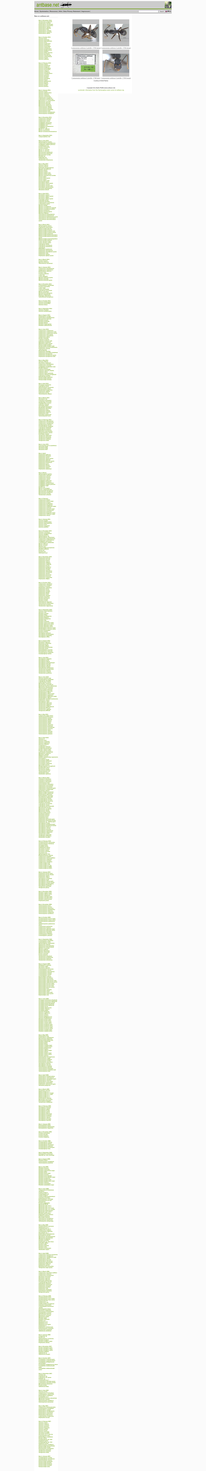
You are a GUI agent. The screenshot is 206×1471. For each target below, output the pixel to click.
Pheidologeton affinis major (46, 693)
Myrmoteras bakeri (44, 1316)
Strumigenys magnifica (45, 635)
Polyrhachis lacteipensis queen (47, 355)
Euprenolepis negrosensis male (47, 980)
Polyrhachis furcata (44, 565)
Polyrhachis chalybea (45, 563)
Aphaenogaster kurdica (45, 141)
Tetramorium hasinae (45, 23)
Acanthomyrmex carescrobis (47, 842)
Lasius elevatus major (45, 241)
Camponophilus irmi (44, 136)
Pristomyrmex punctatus (46, 1062)
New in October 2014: (45, 37)
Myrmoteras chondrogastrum (47, 1236)
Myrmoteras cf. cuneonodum (47, 100)
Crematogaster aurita (45, 942)
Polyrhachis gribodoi (44, 459)
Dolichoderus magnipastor (46, 1037)
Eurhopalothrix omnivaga (46, 795)
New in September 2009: (45, 939)
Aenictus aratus (43, 1422)
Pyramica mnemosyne (45, 1248)
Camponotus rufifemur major (47, 514)
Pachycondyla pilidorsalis (46, 1040)
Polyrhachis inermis (44, 590)
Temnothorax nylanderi (45, 602)
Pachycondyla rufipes (45, 388)
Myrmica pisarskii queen (45, 280)
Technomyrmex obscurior (46, 724)
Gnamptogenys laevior (45, 653)
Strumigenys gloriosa (45, 633)
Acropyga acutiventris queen (47, 1002)
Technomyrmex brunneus (46, 717)
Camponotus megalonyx (46, 505)
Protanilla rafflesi (43, 1243)
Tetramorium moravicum (45, 960)
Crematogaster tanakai (45, 974)
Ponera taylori (42, 179)
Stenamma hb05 (43, 447)
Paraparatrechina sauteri (45, 432)
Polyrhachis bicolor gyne (46, 873)
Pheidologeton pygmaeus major (48, 696)
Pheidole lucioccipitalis (45, 1175)
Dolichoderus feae (44, 29)
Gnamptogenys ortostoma (46, 1144)
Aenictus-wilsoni (43, 166)
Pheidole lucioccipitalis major (47, 1177)
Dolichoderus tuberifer (45, 1080)
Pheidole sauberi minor (45, 1054)
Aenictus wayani (43, 57)
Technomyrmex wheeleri (45, 732)
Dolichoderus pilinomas (45, 794)
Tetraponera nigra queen (45, 1267)
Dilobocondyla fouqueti (45, 229)
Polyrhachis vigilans (44, 391)
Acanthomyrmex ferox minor (47, 1300)
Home (36, 11)
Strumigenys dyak (44, 879)
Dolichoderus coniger (45, 316)
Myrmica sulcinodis (44, 952)
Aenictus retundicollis (45, 55)
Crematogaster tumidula (45, 934)
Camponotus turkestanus (46, 269)
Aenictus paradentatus (45, 48)
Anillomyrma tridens (44, 847)
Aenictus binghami (44, 1011)
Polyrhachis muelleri (44, 569)
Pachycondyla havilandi (45, 1464)
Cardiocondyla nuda (44, 864)
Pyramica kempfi (43, 599)
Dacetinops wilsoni (44, 790)
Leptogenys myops (44, 805)
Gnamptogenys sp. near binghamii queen (45, 1440)
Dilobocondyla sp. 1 (44, 1091)
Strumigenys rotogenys (45, 1066)
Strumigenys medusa (45, 826)
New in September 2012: (45, 308)
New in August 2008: (44, 1159)
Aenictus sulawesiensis (45, 56)
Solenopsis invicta (44, 392)
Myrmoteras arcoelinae (45, 808)
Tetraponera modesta (45, 439)
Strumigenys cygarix (44, 1108)
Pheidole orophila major (45, 1029)
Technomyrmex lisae (44, 110)
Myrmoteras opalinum (45, 104)
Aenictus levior (43, 42)
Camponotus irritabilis (45, 856)
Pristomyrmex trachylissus (46, 1448)
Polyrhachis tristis (44, 594)
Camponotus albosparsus (46, 421)
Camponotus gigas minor (46, 715)
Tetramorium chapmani (45, 704)
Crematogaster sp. (44, 1194)
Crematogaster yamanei (45, 935)
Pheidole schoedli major (45, 896)
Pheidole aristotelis (44, 1319)
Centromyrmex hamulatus (46, 784)
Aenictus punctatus (44, 54)
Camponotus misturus (45, 1274)
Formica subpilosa (44, 1137)
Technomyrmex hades (45, 723)
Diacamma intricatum (45, 1276)
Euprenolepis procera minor (46, 984)
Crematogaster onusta (45, 970)
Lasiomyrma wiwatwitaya (46, 752)
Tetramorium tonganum (45, 21)
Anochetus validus (44, 197)
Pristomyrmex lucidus (45, 1060)
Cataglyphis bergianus (45, 123)
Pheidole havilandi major (46, 1024)
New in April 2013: (44, 193)
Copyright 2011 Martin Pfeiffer (95, 88)
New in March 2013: (44, 224)
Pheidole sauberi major (45, 1053)
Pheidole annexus (44, 1168)
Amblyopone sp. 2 (44, 1227)
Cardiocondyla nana (44, 863)
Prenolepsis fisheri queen (46, 183)
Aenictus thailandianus (45, 1018)
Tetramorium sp (43, 158)
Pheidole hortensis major (46, 1027)
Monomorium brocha (45, 807)
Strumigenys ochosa (44, 828)
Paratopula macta (43, 816)
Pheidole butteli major (45, 1019)
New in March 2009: (44, 1089)
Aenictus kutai (43, 38)
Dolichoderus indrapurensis (46, 1411)
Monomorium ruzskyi (45, 154)
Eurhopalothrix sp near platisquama (45, 1201)
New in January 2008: (45, 1334)
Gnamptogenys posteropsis (47, 1147)
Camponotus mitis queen (46, 334)
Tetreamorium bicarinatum (46, 668)
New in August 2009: (44, 963)
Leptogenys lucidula (44, 375)
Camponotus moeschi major (47, 509)
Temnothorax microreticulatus (47, 218)
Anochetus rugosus (44, 967)
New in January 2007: (45, 1456)
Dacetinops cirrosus (44, 1090)
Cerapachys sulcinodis (45, 401)
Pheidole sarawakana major (46, 1184)
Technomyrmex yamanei (45, 733)
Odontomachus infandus (46, 688)
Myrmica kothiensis (44, 210)
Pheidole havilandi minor (46, 1026)
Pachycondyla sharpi (44, 1447)
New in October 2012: (45, 300)
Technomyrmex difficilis (45, 719)
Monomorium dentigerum (46, 490)
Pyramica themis (43, 631)
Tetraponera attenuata (45, 436)
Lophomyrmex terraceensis (46, 202)
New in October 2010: (45, 582)
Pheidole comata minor (45, 1023)
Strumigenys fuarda (44, 1111)
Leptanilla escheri (44, 200)
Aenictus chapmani (44, 741)
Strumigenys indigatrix (45, 658)
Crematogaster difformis (45, 1231)
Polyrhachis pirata (44, 900)
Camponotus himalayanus (46, 364)
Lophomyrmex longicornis (46, 1416)
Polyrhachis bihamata (45, 456)
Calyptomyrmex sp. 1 (45, 1228)
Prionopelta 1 (42, 758)
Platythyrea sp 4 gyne (45, 1324)
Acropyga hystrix (43, 846)
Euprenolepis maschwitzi (46, 978)
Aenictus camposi (44, 70)
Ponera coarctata (43, 953)
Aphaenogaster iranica (45, 225)
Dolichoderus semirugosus (46, 1077)
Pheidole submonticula (45, 325)
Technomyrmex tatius (45, 730)
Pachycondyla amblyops (45, 1461)
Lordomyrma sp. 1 (44, 1380)
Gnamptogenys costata (45, 1457)
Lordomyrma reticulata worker (47, 1382)
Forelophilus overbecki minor (47, 1360)
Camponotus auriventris (45, 926)
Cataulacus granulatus (45, 400)
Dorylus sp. (42, 487)
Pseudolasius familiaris (45, 1290)
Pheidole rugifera (43, 1049)
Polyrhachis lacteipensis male (47, 356)
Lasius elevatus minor (45, 242)
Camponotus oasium (45, 120)
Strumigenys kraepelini (45, 885)
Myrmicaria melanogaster (46, 1210)
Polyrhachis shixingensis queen (48, 251)
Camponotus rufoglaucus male (47, 1257)
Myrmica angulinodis (44, 294)
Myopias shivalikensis (45, 169)
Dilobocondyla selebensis (46, 793)
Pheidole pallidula (44, 549)
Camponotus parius (44, 337)
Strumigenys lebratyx (45, 664)
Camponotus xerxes (44, 121)
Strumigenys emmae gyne (46, 881)
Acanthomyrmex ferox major (47, 1298)
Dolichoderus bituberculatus (47, 1076)
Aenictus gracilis (43, 82)
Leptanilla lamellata (44, 201)
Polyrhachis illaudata (44, 351)
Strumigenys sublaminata (46, 830)
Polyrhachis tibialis (44, 593)
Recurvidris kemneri (44, 1217)
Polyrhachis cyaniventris (45, 1082)
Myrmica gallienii (43, 949)
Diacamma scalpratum (45, 643)
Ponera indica (42, 176)
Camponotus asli (43, 1302)
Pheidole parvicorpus (45, 1213)
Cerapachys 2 (42, 745)
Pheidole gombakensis (45, 616)
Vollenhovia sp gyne (44, 1354)
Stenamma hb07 (43, 449)
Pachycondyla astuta (44, 812)
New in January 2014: (45, 90)
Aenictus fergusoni (44, 1427)
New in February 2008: (45, 1296)
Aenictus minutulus (44, 45)
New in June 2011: (44, 444)
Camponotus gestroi (44, 476)
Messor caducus (43, 543)
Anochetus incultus (44, 848)
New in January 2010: (45, 872)
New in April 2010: (44, 737)
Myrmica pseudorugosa (45, 211)
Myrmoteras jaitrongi (44, 103)
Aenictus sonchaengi (45, 96)
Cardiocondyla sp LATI (45, 865)
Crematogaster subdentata (46, 285)
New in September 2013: (45, 135)
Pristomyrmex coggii (44, 1058)
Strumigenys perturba (45, 829)
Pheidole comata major (45, 1022)
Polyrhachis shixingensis (46, 250)
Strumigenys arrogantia (45, 878)
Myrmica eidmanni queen (46, 277)
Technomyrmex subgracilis (46, 912)
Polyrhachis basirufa (44, 558)
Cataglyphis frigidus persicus (47, 144)
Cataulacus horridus (44, 1197)
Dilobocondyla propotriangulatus (48, 238)
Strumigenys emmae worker (46, 882)
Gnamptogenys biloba (45, 798)
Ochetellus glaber (44, 405)
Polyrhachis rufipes (44, 877)
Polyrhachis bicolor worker (46, 874)
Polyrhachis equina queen (46, 458)
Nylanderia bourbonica (45, 430)
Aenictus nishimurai (44, 47)
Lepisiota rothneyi (44, 404)
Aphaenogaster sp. (44, 536)
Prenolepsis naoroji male (46, 185)
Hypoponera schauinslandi (46, 947)
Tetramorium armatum (45, 494)
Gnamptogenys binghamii (46, 679)
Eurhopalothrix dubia (45, 1125)
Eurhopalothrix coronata (45, 649)
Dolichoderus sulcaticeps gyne (47, 1079)
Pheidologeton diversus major (47, 627)
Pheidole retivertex (44, 621)
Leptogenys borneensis (45, 803)
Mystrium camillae (44, 754)
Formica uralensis (44, 273)
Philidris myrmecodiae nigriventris (48, 757)
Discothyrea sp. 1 (43, 1232)
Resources (54, 11)
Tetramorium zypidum (45, 709)
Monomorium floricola (45, 319)
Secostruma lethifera (44, 770)
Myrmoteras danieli (44, 810)
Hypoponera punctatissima (46, 945)
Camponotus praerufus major (47, 512)
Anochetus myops (44, 850)
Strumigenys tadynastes (45, 832)
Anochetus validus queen (46, 198)
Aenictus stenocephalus (45, 611)
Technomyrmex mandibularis (47, 112)
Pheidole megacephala (45, 324)
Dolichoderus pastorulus (46, 1413)
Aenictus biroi (43, 740)
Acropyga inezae (43, 1006)
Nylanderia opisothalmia (45, 431)
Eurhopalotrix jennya (44, 1235)
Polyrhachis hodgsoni (45, 567)
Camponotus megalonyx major (47, 506)
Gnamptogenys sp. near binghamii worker (45, 1442)
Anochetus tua (43, 852)
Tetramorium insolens (45, 604)
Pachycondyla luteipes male (46, 346)
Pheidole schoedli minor (45, 898)
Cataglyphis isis (43, 125)
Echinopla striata (43, 648)
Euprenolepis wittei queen (46, 993)
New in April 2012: (44, 383)
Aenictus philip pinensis (45, 52)
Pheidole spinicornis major (46, 622)
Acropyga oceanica (44, 1009)
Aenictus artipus (43, 64)
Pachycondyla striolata (45, 379)
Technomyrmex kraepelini (46, 109)
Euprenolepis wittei (44, 991)
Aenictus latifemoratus (45, 92)
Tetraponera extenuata (45, 834)
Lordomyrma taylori (44, 204)
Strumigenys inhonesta (45, 1113)
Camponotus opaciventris (46, 335)
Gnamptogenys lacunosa (46, 801)
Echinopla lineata (43, 644)
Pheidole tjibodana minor (46, 626)
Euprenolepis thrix (44, 988)
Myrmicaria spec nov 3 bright (47, 1209)
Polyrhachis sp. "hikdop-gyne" (47, 821)
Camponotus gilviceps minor (47, 930)
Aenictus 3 (42, 739)
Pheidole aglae (43, 1318)
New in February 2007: (45, 1421)
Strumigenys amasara (45, 1107)
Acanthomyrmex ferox (45, 1297)
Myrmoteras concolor (45, 101)
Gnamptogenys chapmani (46, 652)
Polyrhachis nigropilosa (45, 571)
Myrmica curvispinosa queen (47, 209)
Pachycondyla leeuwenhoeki (47, 1446)
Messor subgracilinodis (45, 489)
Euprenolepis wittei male (46, 992)
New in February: (43, 498)
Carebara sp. (42, 1374)
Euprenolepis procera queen (47, 987)
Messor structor (43, 545)
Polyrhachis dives (44, 409)
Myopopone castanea (45, 753)
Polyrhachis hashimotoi (45, 249)
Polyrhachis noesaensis (45, 572)
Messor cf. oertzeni (44, 149)
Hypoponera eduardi (44, 944)
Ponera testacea (43, 954)
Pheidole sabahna (44, 1182)
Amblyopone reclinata (45, 965)
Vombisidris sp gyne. (44, 837)
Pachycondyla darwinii (45, 1462)
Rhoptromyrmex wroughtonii (47, 766)
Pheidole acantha (43, 320)
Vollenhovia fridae (44, 1386)
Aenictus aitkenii (43, 361)
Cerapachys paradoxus (45, 748)
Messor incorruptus (44, 488)
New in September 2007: (45, 1373)
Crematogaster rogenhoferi (46, 1394)
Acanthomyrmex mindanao (46, 843)
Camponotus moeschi (45, 507)
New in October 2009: (45, 917)
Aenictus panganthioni (45, 533)
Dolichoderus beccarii (45, 1259)
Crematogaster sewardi (45, 973)
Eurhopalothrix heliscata (45, 651)
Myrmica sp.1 (42, 546)
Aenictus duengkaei (44, 78)
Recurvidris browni (44, 764)
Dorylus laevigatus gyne (45, 1347)
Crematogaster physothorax (47, 971)
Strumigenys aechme (45, 1063)
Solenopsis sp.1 (43, 552)
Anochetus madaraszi (45, 362)
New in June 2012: (44, 329)
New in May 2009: (43, 1035)
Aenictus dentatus (44, 76)
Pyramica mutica (43, 600)
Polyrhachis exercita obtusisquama (44, 349)
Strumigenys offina (44, 636)
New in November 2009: (45, 904)
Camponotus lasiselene (45, 931)
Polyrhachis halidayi (44, 410)
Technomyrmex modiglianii (46, 113)
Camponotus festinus (45, 927)
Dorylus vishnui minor (45, 750)
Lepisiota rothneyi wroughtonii (47, 374)
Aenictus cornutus (44, 74)
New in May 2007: (43, 1405)
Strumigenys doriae (44, 823)
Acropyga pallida (43, 1010)
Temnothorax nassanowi (46, 263)
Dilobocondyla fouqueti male (47, 231)
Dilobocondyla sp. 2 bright (46, 1093)
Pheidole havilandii (44, 321)
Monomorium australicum (46, 684)
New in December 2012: (45, 284)
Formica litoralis (43, 1134)
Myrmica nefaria (43, 171)
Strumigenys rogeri (44, 701)
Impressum (86, 11)
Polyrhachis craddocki (45, 564)
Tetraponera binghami (45, 437)
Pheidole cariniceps (44, 1169)
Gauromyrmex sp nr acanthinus (48, 445)
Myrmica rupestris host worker (47, 175)
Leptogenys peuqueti (45, 428)
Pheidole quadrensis (44, 1178)
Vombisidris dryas (44, 772)
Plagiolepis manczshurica (46, 1214)
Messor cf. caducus (44, 129)
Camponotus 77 (43, 1301)
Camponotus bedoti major (46, 501)
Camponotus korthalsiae (46, 503)
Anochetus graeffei (44, 1433)
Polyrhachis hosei (44, 463)
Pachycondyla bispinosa (45, 377)
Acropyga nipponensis (45, 1007)
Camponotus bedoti (44, 499)
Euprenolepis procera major (46, 983)
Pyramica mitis (43, 1247)
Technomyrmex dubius (45, 720)
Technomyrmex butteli (45, 718)
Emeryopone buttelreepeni (46, 1311)
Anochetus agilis (43, 966)
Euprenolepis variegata (45, 989)
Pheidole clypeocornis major (47, 1170)
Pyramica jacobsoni (44, 598)
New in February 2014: (45, 63)
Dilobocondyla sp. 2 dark (46, 1094)
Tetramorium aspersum (45, 702)
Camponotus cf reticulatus (46, 1393)
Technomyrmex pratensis (46, 726)
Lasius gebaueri (43, 276)
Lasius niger (42, 288)
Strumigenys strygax (44, 666)
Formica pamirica (43, 1135)
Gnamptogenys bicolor (45, 425)
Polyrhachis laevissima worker (47, 820)
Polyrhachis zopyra (44, 700)
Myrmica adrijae (43, 205)
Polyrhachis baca (43, 817)
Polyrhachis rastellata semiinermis (48, 699)
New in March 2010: (44, 777)
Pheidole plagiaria (44, 617)
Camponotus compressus (46, 330)
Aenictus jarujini (43, 85)
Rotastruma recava (44, 768)
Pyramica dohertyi (44, 1245)
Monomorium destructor (45, 1384)
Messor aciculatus (44, 291)
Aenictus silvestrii (44, 744)
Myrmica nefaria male (45, 173)
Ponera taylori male (44, 180)
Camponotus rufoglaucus (46, 423)
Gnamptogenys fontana (45, 799)
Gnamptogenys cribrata (45, 1142)
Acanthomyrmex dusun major (47, 918)
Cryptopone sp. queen (45, 1377)
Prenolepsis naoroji (44, 184)
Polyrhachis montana (45, 466)
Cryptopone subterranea (45, 227)
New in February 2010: (45, 841)
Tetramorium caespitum (45, 956)
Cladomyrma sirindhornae (46, 99)
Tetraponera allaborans (45, 435)
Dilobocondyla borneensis (46, 792)
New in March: (43, 472)
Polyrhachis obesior (44, 573)
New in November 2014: (45, 20)
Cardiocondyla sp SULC (45, 868)
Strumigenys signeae (45, 665)
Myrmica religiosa (43, 213)
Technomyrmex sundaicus (46, 913)
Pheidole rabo (42, 620)
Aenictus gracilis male (45, 678)
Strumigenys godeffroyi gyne (47, 824)
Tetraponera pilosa (44, 887)
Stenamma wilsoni (44, 189)
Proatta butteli (43, 1385)
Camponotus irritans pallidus (47, 857)
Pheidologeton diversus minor (47, 629)
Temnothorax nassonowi (46, 1219)
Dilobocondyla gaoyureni (46, 233)
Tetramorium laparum (45, 670)
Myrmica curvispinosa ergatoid (47, 207)
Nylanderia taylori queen (45, 343)
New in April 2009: (44, 1075)
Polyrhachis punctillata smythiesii (48, 352)
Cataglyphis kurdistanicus (46, 126)
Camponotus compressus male (47, 331)
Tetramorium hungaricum (46, 957)
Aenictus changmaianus (45, 73)
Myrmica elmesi (43, 170)
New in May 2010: (43, 714)
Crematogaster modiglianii (46, 1408)
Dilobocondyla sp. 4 (44, 1097)
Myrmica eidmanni (44, 262)
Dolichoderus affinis (44, 33)
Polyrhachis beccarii (44, 559)
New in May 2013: (43, 163)
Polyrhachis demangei (45, 408)
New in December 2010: (45, 531)
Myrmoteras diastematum (46, 687)
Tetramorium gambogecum (46, 706)
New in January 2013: (45, 267)
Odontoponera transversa (46, 1402)
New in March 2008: (44, 1271)
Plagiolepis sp (43, 157)
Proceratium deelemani (45, 761)
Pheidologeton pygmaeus (46, 695)
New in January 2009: (45, 1124)
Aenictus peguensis (44, 742)
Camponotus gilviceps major (47, 929)
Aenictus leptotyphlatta (45, 41)
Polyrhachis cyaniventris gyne (47, 1084)
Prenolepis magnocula (45, 414)
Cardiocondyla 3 (43, 1192)
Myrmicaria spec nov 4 (45, 1212)
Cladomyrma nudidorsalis (46, 789)
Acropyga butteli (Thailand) (46, 1004)
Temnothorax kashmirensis (46, 215)
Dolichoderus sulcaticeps (46, 24)
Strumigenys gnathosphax (46, 634)
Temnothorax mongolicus (46, 297)
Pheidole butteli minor (45, 1020)
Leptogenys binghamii (45, 427)
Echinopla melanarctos (45, 1280)
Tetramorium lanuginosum (46, 669)
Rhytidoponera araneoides (46, 1266)
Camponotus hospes (45, 502)
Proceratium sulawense (45, 763)
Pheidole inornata (44, 1174)
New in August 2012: (44, 315)
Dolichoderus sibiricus (45, 271)
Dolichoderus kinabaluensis (46, 317)
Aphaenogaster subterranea (46, 537)
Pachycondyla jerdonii (45, 378)
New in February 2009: (45, 1106)
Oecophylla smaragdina (45, 406)
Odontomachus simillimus (46, 1400)
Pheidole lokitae (43, 1044)
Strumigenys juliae (44, 660)
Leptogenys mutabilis (45, 680)
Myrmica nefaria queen (45, 174)
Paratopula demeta (44, 815)
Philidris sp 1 (42, 1320)
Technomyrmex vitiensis (45, 731)
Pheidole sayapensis (44, 895)
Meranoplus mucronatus (45, 1099)
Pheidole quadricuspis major (47, 1181)
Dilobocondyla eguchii (45, 228)
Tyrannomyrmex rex (44, 771)
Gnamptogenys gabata (45, 1143)
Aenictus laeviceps (44, 39)
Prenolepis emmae (44, 434)
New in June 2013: (44, 140)
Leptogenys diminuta (45, 1283)
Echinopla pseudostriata (45, 647)
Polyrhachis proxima (44, 1287)
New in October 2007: (45, 1358)
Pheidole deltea (43, 615)
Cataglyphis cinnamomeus (46, 483)
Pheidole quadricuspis (45, 1179)
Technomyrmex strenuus (46, 728)
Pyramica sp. (42, 551)
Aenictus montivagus (45, 46)
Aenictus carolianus (44, 72)
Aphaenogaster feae (44, 854)
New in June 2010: (44, 677)
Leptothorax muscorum (45, 290)
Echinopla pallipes (44, 646)
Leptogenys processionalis (46, 806)
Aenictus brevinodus (44, 69)
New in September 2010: (45, 609)
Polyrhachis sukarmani (45, 468)
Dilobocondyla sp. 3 (44, 1095)
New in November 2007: (45, 1346)
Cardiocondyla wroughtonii (46, 1303)
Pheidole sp (42, 156)
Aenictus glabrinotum (45, 81)
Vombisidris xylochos (45, 773)
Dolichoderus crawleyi (45, 30)
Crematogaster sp (44, 145)
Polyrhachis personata (45, 574)
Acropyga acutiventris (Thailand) (48, 1000)
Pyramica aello (43, 1244)
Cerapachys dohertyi (44, 746)
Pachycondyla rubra (44, 1466)
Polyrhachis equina (44, 457)
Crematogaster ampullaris (46, 940)
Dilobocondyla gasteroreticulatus (48, 235)
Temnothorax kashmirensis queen (48, 216)
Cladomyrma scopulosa (45, 98)
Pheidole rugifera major (45, 892)
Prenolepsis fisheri (44, 182)
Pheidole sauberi (43, 1051)
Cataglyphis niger (44, 485)
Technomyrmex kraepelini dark (47, 1069)
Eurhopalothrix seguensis (46, 1128)
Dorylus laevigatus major (46, 1349)
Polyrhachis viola (43, 253)
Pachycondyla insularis (45, 1465)
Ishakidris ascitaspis (44, 802)
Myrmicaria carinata (44, 1399)
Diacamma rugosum (44, 642)
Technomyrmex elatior (45, 722)
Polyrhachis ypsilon (44, 1265)
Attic (60, 11)
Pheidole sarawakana (45, 1183)
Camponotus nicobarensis (46, 422)
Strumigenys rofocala (45, 1064)
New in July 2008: (43, 1166)
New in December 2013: (45, 117)
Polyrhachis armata (44, 1342)
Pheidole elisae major (45, 1173)
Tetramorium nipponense (46, 605)
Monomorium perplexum (46, 152)
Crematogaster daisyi (45, 1309)
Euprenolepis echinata (45, 976)
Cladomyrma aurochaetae (46, 785)
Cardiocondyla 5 (43, 1195)
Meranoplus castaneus (45, 683)
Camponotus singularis (45, 859)
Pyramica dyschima (44, 596)
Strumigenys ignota (44, 1112)
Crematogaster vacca (45, 975)
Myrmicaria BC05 (43, 1204)
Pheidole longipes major (45, 1341)
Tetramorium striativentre (46, 160)
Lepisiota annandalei (44, 369)
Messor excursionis (44, 130)
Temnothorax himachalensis (47, 214)
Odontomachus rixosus (45, 1460)
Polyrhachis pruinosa (45, 576)
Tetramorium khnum (44, 708)
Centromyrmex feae (44, 783)
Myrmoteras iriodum (44, 811)
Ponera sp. (42, 550)
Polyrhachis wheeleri (44, 595)
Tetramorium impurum (45, 958)
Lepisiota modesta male (45, 341)
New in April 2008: (44, 1253)
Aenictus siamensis (44, 95)
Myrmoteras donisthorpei (46, 1237)
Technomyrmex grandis (45, 108)
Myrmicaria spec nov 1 (45, 1205)
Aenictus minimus (44, 94)
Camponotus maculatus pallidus (48, 1272)
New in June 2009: (44, 998)
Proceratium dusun (44, 762)
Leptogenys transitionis (45, 245)
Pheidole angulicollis (44, 1041)
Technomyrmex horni (45, 415)
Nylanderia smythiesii (45, 342)
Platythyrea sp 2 (43, 1321)
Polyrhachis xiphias (44, 254)
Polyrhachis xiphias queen (46, 255)
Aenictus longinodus (45, 43)
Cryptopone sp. (43, 1376)
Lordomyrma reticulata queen (47, 1381)
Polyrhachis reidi (43, 1288)
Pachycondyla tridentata (45, 689)
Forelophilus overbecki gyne (47, 1359)
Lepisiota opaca (43, 372)
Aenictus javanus (43, 86)
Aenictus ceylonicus (44, 1013)
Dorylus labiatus (43, 368)
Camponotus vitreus (44, 515)
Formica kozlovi (43, 260)
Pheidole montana (44, 1240)
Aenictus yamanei (44, 59)
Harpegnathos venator (45, 403)
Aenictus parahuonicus (45, 50)
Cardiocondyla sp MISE (45, 867)
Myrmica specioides (44, 951)
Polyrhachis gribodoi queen (46, 461)
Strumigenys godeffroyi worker (47, 825)
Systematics (44, 11)
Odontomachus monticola (46, 387)
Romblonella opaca (44, 767)
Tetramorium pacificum (45, 673)
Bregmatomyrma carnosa (46, 855)
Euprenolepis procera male (46, 985)
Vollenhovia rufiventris (45, 1331)
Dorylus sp (42, 1337)
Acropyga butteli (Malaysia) (46, 1005)
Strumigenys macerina (45, 1116)
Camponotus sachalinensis (46, 268)
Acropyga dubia (43, 845)
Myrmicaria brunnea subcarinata (48, 686)
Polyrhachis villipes (44, 578)
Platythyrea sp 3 (43, 1323)
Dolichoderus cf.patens (45, 32)
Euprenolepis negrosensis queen (48, 982)
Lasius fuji (42, 275)
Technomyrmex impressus (46, 908)
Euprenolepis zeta (44, 994)
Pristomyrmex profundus (46, 1153)
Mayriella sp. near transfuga (46, 1155)
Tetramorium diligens (45, 705)
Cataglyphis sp (43, 127)
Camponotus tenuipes (45, 860)
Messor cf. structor (44, 151)
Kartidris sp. (42, 1378)
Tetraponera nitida (44, 440)
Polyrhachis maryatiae (45, 1285)
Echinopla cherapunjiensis (46, 167)
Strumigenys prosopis (45, 1119)
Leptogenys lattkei (44, 244)
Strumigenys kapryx (44, 661)
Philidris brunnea (43, 755)
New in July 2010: (43, 657)
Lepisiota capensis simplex (46, 370)
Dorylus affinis (43, 1438)
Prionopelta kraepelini (45, 1100)
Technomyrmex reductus (46, 910)
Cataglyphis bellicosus (45, 480)
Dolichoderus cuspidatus (46, 1395)
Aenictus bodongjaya (45, 68)
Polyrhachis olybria (44, 467)
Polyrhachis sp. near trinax (46, 1241)
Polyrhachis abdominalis (46, 1262)
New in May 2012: (43, 360)
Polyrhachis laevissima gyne (47, 819)
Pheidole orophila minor (45, 1031)
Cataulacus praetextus (45, 780)
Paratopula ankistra (44, 814)
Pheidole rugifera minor (45, 894)
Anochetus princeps (44, 851)
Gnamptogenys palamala (46, 1146)
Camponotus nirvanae (45, 365)
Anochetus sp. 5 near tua (46, 1434)
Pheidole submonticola (45, 899)
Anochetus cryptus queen (46, 196)
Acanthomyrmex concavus (46, 1226)
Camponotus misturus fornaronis (48, 1254)
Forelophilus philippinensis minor (48, 1364)
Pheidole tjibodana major (46, 625)
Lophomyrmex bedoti (45, 682)
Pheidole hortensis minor (46, 1028)
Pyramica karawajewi (44, 630)
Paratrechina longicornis (45, 390)
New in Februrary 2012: (45, 419)
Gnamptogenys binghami (46, 426)
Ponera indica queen (44, 178)
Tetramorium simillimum (45, 1102)
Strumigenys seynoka (45, 1120)
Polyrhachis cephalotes (45, 587)
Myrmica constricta (44, 948)
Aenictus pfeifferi (43, 51)
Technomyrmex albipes (45, 107)
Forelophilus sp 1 (43, 1396)
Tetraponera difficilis (44, 710)
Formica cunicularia (44, 147)
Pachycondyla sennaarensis (46, 547)
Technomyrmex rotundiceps (47, 727)
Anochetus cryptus (44, 194)
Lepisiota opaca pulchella (46, 373)
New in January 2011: (45, 519)
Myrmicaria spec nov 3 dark (46, 1208)
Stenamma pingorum (45, 1085)
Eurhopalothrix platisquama (46, 1126)
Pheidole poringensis (45, 618)
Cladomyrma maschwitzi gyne (47, 788)
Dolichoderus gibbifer (45, 28)
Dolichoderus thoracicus (46, 1261)
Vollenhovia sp (43, 1352)
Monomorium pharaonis (45, 153)
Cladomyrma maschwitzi (46, 786)
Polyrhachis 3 (42, 1325)
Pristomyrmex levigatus (45, 1059)
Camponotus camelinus (45, 584)
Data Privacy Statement (71, 11)
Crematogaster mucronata (46, 969)
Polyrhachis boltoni (44, 560)
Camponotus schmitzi (45, 1230)
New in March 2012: (44, 397)
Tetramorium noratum (45, 671)
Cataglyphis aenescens (45, 122)
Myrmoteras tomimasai (45, 105)
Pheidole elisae (43, 1172)
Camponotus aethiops (45, 118)
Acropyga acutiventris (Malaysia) (48, 1001)
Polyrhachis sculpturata (45, 577)
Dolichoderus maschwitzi (46, 25)
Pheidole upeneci (43, 1055)
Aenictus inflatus (43, 83)
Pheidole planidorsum (45, 1047)
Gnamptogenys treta (44, 1148)
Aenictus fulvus (43, 79)
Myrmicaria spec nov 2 (45, 1206)
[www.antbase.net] (109, 88)
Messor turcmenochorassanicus (48, 131)
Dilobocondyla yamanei (45, 240)
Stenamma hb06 (43, 448)
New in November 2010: (45, 556)
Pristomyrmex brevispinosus (47, 1057)
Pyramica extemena (44, 1215)
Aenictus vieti (42, 612)
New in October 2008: (45, 1141)
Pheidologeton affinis (45, 692)
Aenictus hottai (43, 91)
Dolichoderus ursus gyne (46, 1081)
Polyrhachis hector (44, 589)
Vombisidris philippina (45, 836)
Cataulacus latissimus (45, 779)
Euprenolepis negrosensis (46, 979)
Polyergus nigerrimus (45, 295)
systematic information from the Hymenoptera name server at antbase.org (101, 90)
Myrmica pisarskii (43, 278)
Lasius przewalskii (44, 289)
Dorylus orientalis (44, 338)
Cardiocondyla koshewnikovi (47, 1196)
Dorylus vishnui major (45, 749)
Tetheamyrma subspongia (46, 1221)
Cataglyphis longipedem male (47, 366)
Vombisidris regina (44, 1249)
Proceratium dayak (44, 759)
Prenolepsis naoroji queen (46, 187)
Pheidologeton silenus (45, 697)
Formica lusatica (43, 148)
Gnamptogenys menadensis (47, 1458)
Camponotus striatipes (45, 585)
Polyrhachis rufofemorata (46, 1327)
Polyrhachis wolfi (43, 413)
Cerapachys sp (43, 1336)
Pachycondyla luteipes (45, 344)
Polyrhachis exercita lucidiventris (48, 347)
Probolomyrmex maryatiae (46, 1328)
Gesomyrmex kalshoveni (46, 797)
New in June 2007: (44, 1390)
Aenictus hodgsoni (44, 67)
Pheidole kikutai (43, 322)
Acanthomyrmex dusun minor (47, 920)
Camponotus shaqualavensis (47, 538)
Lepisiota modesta (44, 339)
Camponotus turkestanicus (46, 540)
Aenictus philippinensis (45, 1016)
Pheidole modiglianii (44, 1239)
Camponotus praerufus (45, 511)
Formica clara (42, 272)
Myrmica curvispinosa (45, 206)
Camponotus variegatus (45, 861)
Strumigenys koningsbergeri (47, 662)
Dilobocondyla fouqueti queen (47, 232)
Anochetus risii (43, 399)
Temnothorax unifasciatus (46, 603)
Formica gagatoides (44, 1203)
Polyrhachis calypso (44, 562)
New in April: (42, 453)
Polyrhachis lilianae (44, 465)
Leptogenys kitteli (44, 386)
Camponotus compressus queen (48, 333)
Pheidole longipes (44, 1340)
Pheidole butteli (43, 1042)
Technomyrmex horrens (45, 907)
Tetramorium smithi (44, 833)
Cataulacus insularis (44, 586)
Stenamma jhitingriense (45, 188)
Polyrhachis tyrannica (45, 412)
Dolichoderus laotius (44, 26)
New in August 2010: (44, 640)
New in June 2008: (44, 1188)
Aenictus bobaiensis (44, 65)
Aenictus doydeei (43, 77)
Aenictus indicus (43, 165)
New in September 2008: (45, 1152)
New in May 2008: (43, 1225)
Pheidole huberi (43, 1160)
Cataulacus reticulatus (45, 781)
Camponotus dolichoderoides (47, 1407)
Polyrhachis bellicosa (45, 454)
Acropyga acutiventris (45, 384)
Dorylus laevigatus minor (46, 1350)
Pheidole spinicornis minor (46, 624)
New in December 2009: (45, 891)
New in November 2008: (45, 1131)
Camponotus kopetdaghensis (47, 143)
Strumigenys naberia (44, 1117)
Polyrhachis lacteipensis (45, 353)
